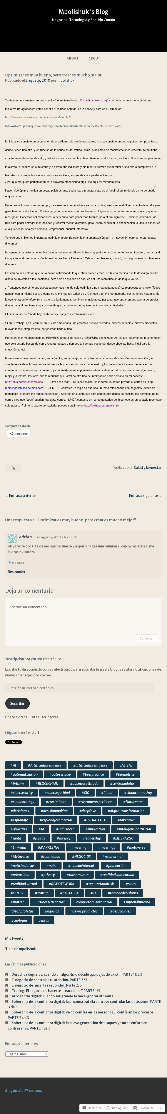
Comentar (147, 638)
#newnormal (112, 856)
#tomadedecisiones (123, 893)
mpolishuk (65, 80)
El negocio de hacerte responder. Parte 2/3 (47, 985)
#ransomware (78, 875)
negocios (52, 911)
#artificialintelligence (90, 765)
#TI (93, 893)
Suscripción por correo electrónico (33, 659)
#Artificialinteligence (44, 765)
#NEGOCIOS (81, 856)
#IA (41, 829)
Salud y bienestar (148, 467)
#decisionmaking (54, 811)
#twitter (17, 902)
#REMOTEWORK (61, 884)
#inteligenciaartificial (134, 829)
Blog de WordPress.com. (23, 1090)
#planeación (115, 865)
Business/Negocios (50, 902)
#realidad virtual (23, 884)
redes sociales (120, 911)
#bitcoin (17, 783)
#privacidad (19, 875)
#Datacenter (133, 802)
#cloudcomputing (138, 792)
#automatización (24, 774)
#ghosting (18, 829)
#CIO (85, 792)
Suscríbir (17, 703)
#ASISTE (125, 765)
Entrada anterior (22, 495)
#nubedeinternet (81, 865)
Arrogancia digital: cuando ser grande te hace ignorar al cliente (63, 996)
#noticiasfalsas (22, 865)
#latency (63, 838)
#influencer (65, 829)
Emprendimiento (137, 902)
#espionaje (19, 820)
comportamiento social (94, 902)
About (73, 58)
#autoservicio (60, 774)
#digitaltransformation (126, 811)
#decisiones (19, 811)
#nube (51, 865)
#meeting (79, 847)
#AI (13, 765)
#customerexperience (95, 802)
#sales (130, 884)
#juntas (39, 838)
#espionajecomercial (56, 820)
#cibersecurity (21, 792)
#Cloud (106, 792)
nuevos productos (84, 911)
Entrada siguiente (143, 495)
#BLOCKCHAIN (46, 783)
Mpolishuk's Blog (83, 12)
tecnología (18, 920)
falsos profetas (21, 911)
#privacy (48, 875)
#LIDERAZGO (123, 838)
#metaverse (136, 847)
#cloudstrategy (22, 802)
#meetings (106, 847)
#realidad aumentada (117, 875)
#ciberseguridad (57, 792)
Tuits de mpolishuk (20, 949)
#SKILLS (16, 893)
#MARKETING (49, 847)
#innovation (95, 829)
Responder (17, 571)
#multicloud (50, 856)
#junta (15, 838)
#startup (41, 893)
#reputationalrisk (100, 884)
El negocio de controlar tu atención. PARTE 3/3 (49, 980)
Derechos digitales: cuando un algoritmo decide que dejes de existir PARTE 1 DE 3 (77, 974)
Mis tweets (14, 938)
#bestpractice (93, 774)
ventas (44, 920)
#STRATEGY (69, 893)
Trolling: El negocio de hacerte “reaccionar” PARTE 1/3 (56, 990)
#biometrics (125, 774)
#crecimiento (56, 802)
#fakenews (126, 820)
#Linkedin (18, 847)
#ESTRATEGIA (95, 820)
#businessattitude (84, 783)
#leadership (91, 838)
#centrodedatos (122, 783)
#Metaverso (19, 856)
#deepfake (87, 811)
